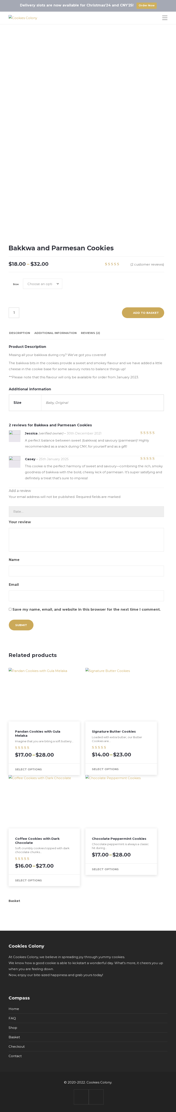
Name (15, 560)
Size (16, 284)
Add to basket (146, 312)
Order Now (147, 5)
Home (14, 1009)
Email (14, 585)
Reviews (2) (90, 333)
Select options (28, 769)
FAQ (12, 1018)
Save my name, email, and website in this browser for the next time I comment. (86, 609)
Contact (15, 1056)
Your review (20, 522)
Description (19, 333)
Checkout (17, 1046)
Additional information (55, 333)
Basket (14, 1037)
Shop (13, 1028)
